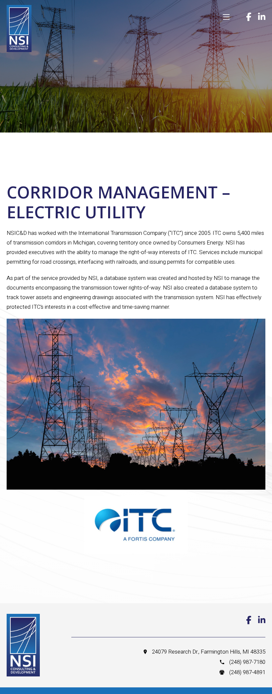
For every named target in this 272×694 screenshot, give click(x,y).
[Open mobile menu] (226, 17)
